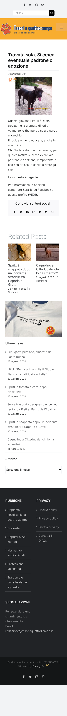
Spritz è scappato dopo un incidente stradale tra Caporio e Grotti (19, 274)
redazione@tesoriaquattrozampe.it (29, 631)
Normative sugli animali (16, 553)
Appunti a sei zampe (17, 539)
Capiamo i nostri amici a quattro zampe (18, 514)
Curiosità (14, 528)
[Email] (52, 212)
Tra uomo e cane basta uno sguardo (18, 582)
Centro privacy (49, 527)
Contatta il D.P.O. (46, 538)
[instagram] (36, 5)
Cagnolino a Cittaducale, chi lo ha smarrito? (47, 269)
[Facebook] (15, 212)
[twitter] (30, 5)
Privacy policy (48, 518)
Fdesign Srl (39, 666)
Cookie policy (48, 510)
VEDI (32, 194)
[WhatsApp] (33, 212)
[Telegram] (39, 212)
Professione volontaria (16, 566)
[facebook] (24, 5)
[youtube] (42, 5)
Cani (24, 73)
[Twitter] (21, 212)
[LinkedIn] (27, 212)
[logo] (26, 23)
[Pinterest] (46, 212)
